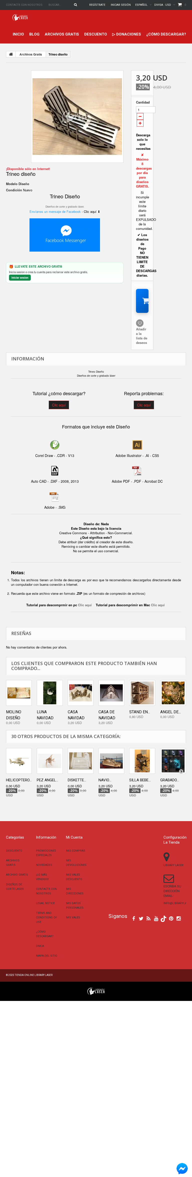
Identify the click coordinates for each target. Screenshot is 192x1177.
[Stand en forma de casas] (142, 693)
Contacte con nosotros (24, 5)
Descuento (95, 34)
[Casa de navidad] (111, 693)
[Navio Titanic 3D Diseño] (111, 761)
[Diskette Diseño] (81, 761)
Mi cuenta (74, 837)
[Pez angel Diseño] (49, 761)
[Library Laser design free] (96, 990)
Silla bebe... (140, 780)
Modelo (12, 184)
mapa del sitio (46, 955)
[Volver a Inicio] (11, 54)
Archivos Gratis (62, 34)
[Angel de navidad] (173, 693)
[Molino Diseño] (19, 693)
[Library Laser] (20, 17)
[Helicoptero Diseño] (19, 761)
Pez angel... (47, 780)
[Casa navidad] (81, 693)
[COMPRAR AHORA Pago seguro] (142, 301)
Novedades (44, 865)
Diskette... (77, 780)
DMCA (40, 946)
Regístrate (97, 5)
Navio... (104, 780)
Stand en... (139, 712)
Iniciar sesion (20, 277)
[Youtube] (156, 918)
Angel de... (170, 712)
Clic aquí (59, 404)
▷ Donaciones (126, 34)
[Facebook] (133, 918)
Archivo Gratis (17, 874)
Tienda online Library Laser (33, 975)
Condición (14, 190)
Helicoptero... (19, 780)
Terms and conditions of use (46, 917)
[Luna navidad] (49, 693)
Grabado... (169, 780)
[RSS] (148, 918)
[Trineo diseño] (77, 116)
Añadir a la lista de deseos (141, 336)
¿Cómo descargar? (166, 34)
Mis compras (75, 850)
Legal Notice (45, 903)
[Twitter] (141, 918)
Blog (34, 34)
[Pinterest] (171, 918)
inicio (18, 34)
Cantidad (142, 102)
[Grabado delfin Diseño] (173, 761)
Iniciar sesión (121, 5)
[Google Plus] (163, 919)
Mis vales (73, 917)
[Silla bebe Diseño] (142, 761)
